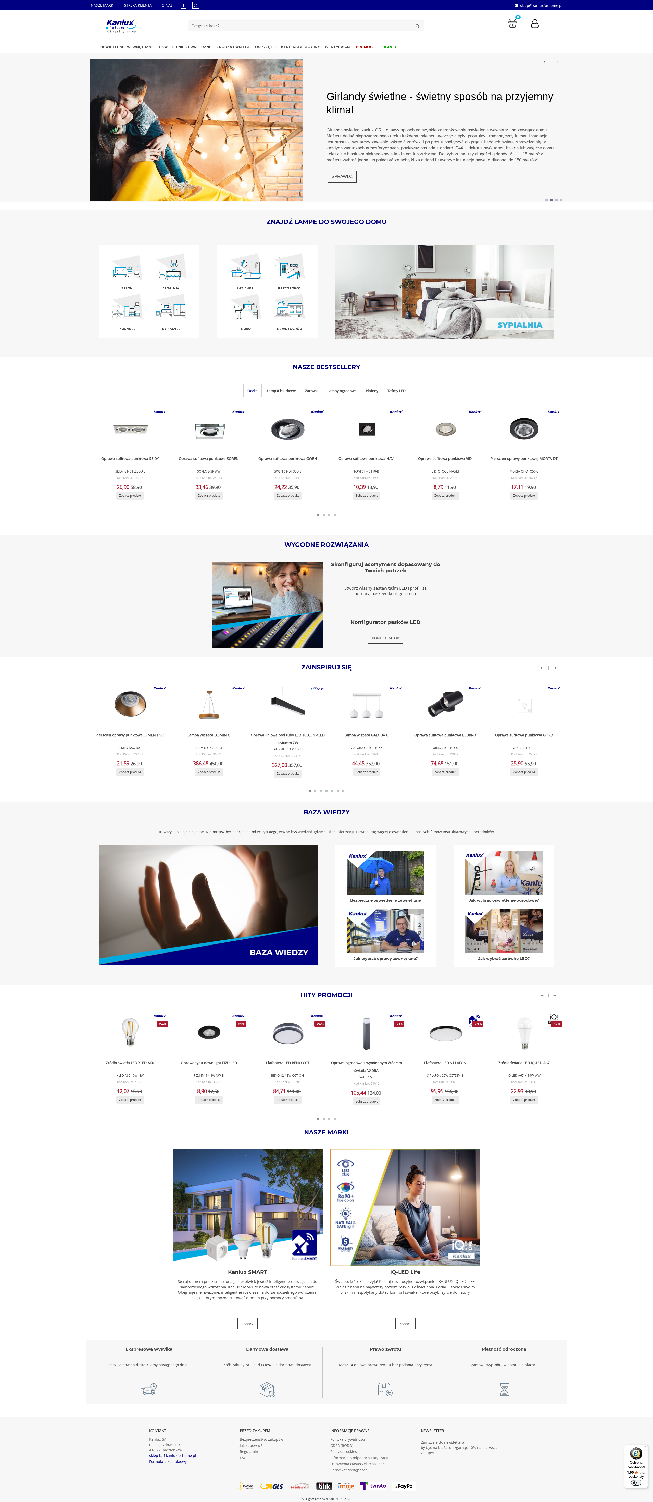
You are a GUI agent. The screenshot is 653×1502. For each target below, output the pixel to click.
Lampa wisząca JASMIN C (208, 735)
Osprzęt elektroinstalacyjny (287, 47)
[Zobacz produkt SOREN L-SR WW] (208, 429)
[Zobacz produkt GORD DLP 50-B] (523, 706)
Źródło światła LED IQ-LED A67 (524, 1062)
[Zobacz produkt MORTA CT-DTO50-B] (523, 429)
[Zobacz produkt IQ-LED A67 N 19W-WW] (523, 1033)
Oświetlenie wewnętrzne (127, 47)
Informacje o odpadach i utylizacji (359, 1457)
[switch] (636, 1483)
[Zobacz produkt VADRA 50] (366, 1033)
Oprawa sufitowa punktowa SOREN (209, 458)
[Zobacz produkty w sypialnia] (444, 291)
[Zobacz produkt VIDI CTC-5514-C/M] (444, 429)
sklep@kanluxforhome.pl (541, 5)
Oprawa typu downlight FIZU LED (209, 1062)
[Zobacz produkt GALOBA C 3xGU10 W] (366, 706)
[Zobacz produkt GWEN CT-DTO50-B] (287, 429)
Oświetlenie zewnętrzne (185, 47)
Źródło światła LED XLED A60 (130, 1062)
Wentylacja (338, 47)
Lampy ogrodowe (342, 390)
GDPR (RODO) (341, 1445)
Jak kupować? (251, 1445)
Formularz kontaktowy (168, 1461)
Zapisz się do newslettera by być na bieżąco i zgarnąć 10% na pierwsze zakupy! (459, 1447)
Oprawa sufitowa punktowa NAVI (366, 458)
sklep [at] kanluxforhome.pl (172, 1455)
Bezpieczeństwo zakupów (261, 1439)
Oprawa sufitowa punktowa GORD (524, 735)
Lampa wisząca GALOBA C (366, 735)
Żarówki (311, 390)
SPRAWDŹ (342, 176)
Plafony (372, 390)
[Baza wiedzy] (208, 904)
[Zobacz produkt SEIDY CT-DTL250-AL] (129, 429)
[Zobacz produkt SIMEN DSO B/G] (129, 706)
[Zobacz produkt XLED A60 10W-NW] (129, 1033)
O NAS (167, 5)
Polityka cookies (343, 1451)
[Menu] (645, 1448)
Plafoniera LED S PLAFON (445, 1062)
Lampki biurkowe (281, 390)
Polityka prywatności (347, 1439)
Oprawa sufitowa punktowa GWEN (287, 458)
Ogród (389, 47)
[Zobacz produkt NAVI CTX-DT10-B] (366, 429)
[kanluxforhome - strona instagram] (195, 5)
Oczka (252, 390)
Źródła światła (233, 47)
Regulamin (249, 1451)
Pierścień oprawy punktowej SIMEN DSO (130, 735)
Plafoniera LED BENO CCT (287, 1062)
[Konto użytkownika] (537, 24)
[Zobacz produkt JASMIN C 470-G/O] (208, 706)
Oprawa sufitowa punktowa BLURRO (445, 735)
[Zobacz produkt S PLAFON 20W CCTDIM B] (444, 1033)
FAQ (243, 1457)
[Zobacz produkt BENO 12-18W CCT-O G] (287, 1033)
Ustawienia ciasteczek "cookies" (357, 1463)
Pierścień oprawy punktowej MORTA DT (524, 458)
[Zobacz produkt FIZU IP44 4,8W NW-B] (208, 1033)
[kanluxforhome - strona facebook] (183, 5)
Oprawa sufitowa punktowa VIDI (445, 458)
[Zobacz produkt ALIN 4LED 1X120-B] (287, 706)
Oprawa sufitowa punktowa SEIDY (130, 458)
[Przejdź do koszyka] (512, 23)
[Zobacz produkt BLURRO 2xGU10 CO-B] (444, 706)
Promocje (366, 47)
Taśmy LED (396, 390)
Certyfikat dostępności (349, 1470)
